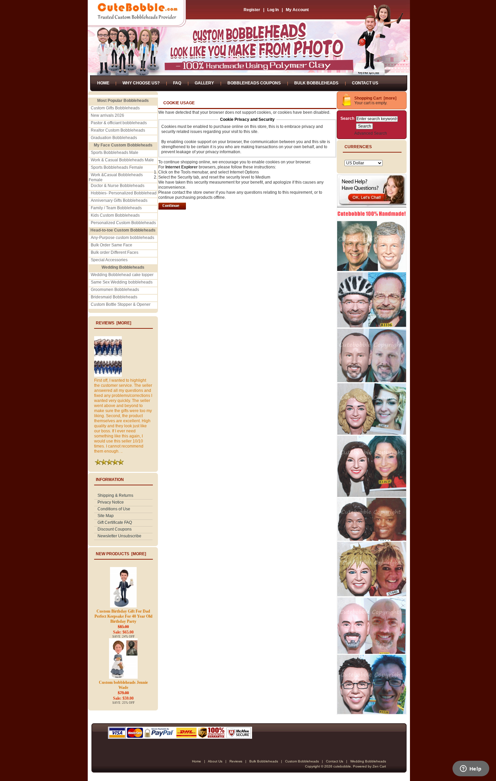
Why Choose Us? (141, 83)
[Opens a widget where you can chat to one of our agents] (470, 769)
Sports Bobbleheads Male (114, 152)
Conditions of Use (114, 509)
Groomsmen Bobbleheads (115, 289)
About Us (215, 761)
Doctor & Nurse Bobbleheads (117, 185)
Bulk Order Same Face (111, 245)
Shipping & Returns (115, 495)
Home (103, 83)
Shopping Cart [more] (375, 98)
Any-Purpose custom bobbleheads (122, 237)
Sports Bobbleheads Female (117, 167)
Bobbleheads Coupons (254, 83)
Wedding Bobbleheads (368, 761)
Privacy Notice (111, 502)
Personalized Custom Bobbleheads (123, 222)
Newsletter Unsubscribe (119, 536)
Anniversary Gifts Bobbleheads (119, 200)
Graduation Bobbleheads (114, 137)
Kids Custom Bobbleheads (115, 215)
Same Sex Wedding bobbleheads (122, 282)
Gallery (204, 83)
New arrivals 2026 (107, 115)
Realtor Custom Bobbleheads (118, 130)
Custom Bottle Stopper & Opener (120, 304)
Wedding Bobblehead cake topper (122, 274)
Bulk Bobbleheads (316, 83)
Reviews (235, 761)
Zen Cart (379, 766)
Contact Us (365, 83)
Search (347, 118)
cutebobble (342, 766)
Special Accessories (109, 260)
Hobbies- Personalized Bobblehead (124, 193)
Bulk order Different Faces (114, 252)
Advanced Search (370, 133)
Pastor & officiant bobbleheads (119, 122)
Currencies (358, 146)
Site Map (106, 515)
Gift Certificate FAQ (115, 522)
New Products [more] (121, 553)
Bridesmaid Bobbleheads (114, 297)
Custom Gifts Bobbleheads (115, 108)
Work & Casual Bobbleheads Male (122, 160)
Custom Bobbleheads (302, 761)
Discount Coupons (115, 529)
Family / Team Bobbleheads (116, 208)
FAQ (177, 83)
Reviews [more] (113, 323)
